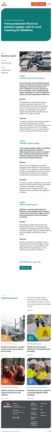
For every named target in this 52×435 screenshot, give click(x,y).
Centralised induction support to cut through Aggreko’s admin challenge (39, 393)
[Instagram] (16, 417)
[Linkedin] (18, 417)
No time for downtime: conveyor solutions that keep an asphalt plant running (13, 349)
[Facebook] (13, 417)
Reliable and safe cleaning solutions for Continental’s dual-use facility (39, 349)
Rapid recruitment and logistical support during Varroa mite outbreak (12, 393)
